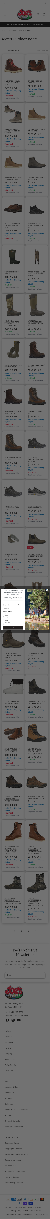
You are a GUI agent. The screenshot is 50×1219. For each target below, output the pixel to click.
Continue (13, 627)
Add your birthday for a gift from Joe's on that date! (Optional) (12, 605)
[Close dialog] (47, 590)
